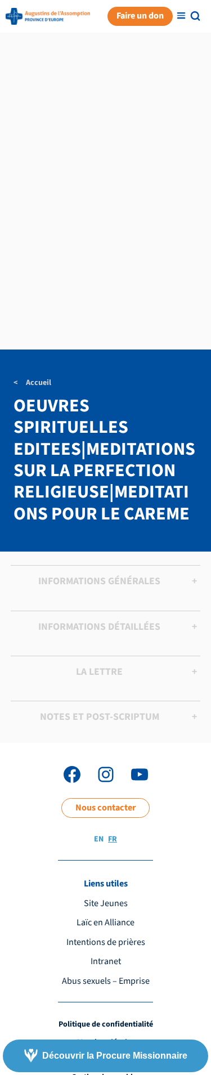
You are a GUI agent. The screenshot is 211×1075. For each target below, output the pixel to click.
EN (99, 839)
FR (112, 839)
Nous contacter (105, 807)
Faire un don (140, 16)
